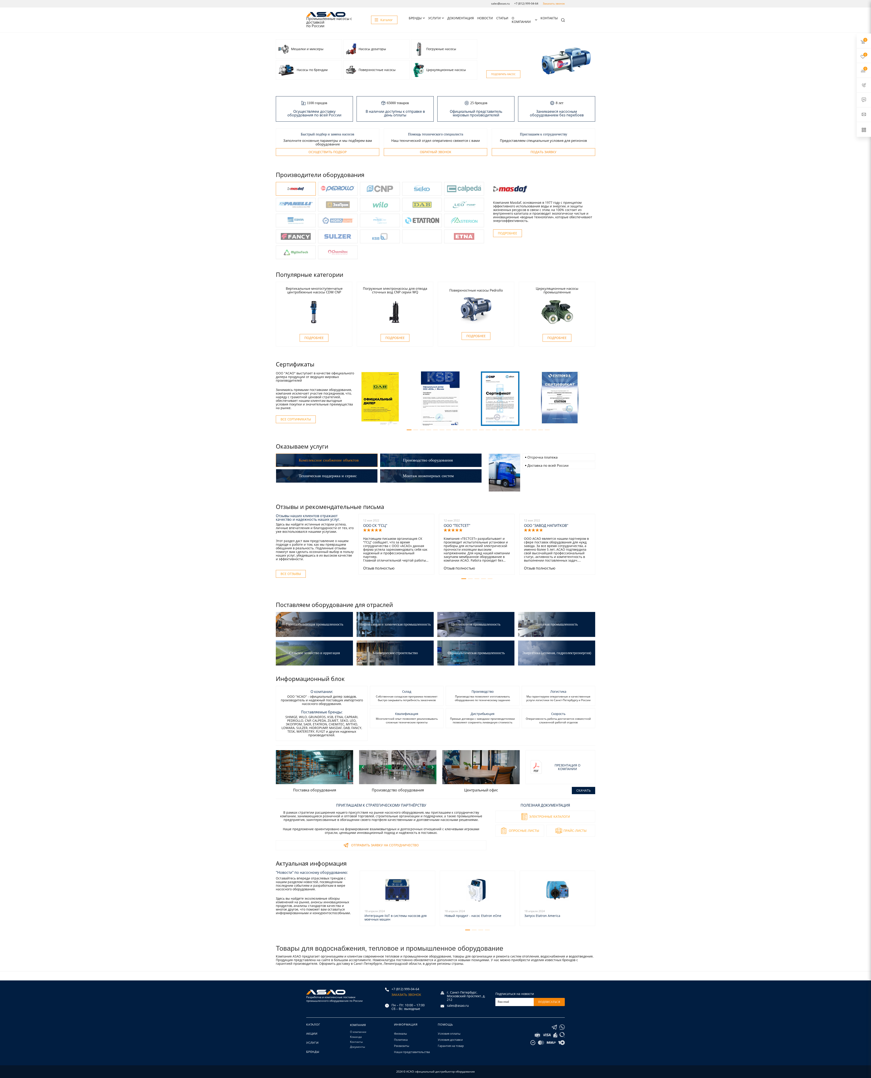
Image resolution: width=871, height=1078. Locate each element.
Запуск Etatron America (542, 915)
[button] (463, 578)
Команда (356, 1037)
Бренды (415, 18)
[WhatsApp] (562, 1027)
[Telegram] (554, 1027)
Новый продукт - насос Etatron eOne (473, 915)
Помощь (445, 1024)
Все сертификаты (296, 419)
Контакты (549, 18)
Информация (406, 1024)
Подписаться (549, 1002)
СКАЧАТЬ (583, 790)
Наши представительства (412, 1052)
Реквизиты (401, 1046)
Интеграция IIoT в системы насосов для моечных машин (396, 917)
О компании (521, 20)
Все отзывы (291, 574)
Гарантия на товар (451, 1046)
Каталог (313, 1024)
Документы (357, 1047)
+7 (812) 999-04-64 (526, 3)
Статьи (502, 18)
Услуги (434, 18)
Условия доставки (450, 1040)
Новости (485, 18)
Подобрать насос (503, 74)
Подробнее (507, 233)
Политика (401, 1040)
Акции (312, 1033)
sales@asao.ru (500, 3)
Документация (460, 18)
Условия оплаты (449, 1033)
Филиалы (400, 1033)
